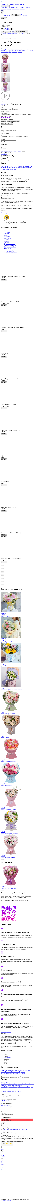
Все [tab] (5, 230)
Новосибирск (23, 1087)
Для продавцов (5, 6)
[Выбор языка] (2, 11)
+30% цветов (10, 104)
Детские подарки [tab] (9, 251)
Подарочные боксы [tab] (9, 244)
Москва (27, 1084)
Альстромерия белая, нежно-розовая (11, 151)
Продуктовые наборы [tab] (10, 247)
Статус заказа (21, 9)
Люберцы (7, 1087)
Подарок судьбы (5, 614)
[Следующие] (3, 565)
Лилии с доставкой (6, 1070)
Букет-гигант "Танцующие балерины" (11, 688)
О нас (7, 4)
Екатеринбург (18, 1084)
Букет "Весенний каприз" (8, 856)
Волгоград (16, 1087)
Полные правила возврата (8, 212)
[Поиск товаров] (2, 29)
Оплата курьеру (20, 167)
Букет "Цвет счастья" (7, 784)
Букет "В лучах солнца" (7, 665)
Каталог (3, 4)
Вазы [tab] (5, 235)
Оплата (17, 4)
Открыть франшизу (16, 7)
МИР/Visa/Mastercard (7, 166)
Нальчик (31, 1084)
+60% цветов (17, 104)
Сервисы (14, 9)
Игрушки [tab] (6, 241)
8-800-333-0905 (5, 1100)
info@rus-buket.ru (5, 1105)
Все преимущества (6, 1032)
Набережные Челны (4, 1083)
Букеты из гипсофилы (18, 1073)
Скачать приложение (6, 1200)
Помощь (9, 9)
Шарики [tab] (6, 233)
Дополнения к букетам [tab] (10, 252)
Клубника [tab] (7, 236)
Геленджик (30, 1087)
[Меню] (11, 29)
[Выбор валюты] (2, 13)
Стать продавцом (5, 7)
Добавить (3, 279)
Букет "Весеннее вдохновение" (9, 832)
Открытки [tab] (7, 232)
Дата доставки (5, 133)
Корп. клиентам (26, 7)
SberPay (27, 166)
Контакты (3, 9)
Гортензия (8, 1072)
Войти (18, 15)
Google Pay (21, 166)
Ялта (23, 1084)
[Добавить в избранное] (11, 123)
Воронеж (6, 1084)
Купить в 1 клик (5, 123)
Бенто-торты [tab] (7, 238)
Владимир (5, 32)
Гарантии (21, 4)
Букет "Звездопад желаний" (8, 887)
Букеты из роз (15, 1072)
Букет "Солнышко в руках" (8, 760)
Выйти (25, 15)
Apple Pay (15, 166)
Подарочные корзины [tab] (10, 245)
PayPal (5, 167)
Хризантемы (8, 1073)
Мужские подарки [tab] (9, 249)
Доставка (11, 4)
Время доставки (5, 138)
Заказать (3, 121)
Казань (11, 1087)
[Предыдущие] (1, 565)
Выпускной (7, 1057)
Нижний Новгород (12, 1085)
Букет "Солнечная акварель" (9, 808)
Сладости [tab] (6, 239)
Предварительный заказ (13, 121)
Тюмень (11, 1084)
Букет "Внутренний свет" (8, 640)
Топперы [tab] (6, 242)
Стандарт (3, 104)
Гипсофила (4, 154)
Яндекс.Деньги (11, 167)
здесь (23, 194)
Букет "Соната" (5, 736)
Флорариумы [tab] (7, 248)
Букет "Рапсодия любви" (8, 712)
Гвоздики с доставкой (17, 1070)
